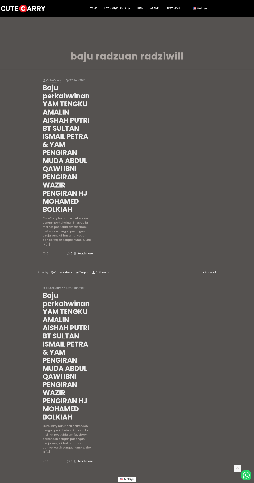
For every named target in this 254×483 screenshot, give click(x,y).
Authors (101, 272)
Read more (85, 253)
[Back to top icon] (237, 468)
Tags (82, 272)
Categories (62, 272)
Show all (211, 272)
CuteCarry (53, 80)
